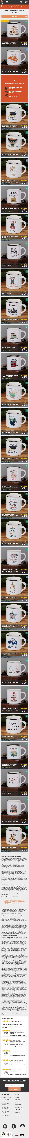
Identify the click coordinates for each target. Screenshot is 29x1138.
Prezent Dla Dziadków (5, 1108)
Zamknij (27, 7)
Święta (17, 1102)
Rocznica (18, 1115)
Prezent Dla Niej (6, 1097)
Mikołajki (18, 1104)
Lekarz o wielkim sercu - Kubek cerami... (17, 1055)
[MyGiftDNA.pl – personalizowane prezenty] (2, 2)
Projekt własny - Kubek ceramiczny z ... (18, 1046)
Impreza (17, 1112)
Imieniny (17, 1099)
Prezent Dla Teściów (5, 1112)
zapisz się (14, 1089)
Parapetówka (19, 1110)
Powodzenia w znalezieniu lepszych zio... (17, 1065)
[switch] (9, 1136)
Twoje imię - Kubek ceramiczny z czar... (18, 1035)
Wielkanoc (18, 1107)
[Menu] (11, 1133)
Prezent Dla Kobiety (5, 1100)
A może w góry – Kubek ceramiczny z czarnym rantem (14, 899)
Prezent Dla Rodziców (5, 1104)
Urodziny (18, 1097)
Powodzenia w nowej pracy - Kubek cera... (17, 1074)
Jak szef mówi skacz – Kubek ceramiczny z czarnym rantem (15, 903)
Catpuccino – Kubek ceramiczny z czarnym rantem (14, 900)
